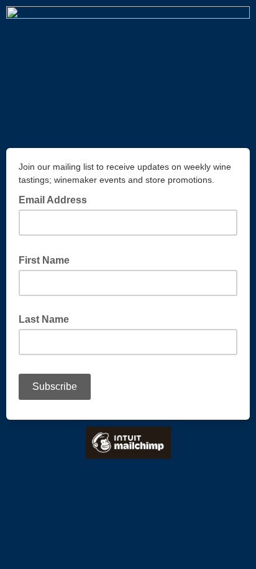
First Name (48, 259)
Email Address (56, 199)
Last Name (44, 319)
